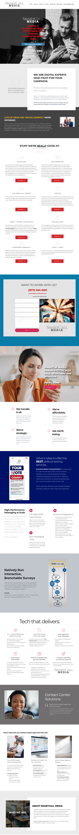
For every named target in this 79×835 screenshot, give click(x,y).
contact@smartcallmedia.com (33, 54)
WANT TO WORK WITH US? (39, 285)
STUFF (24, 145)
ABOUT (36, 806)
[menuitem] (31, 4)
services (41, 464)
